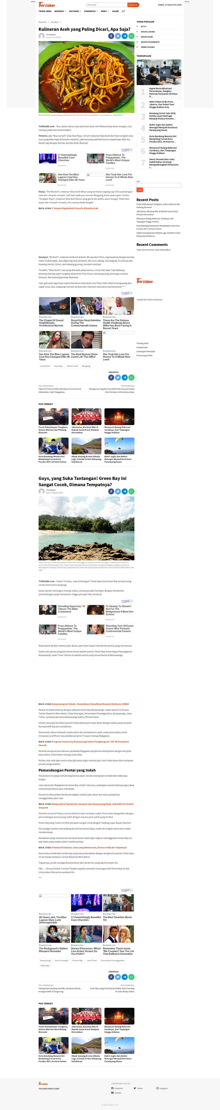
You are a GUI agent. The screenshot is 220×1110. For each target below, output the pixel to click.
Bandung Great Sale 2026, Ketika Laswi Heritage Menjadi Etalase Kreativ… (162, 116)
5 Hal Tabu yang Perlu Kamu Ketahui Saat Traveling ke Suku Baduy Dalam (112, 988)
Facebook (118, 1088)
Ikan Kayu (58, 366)
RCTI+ (144, 26)
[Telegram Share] (125, 36)
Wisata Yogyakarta (150, 42)
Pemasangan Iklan (144, 355)
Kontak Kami (142, 347)
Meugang (86, 366)
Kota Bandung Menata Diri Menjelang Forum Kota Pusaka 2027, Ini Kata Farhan (52, 459)
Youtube (117, 1093)
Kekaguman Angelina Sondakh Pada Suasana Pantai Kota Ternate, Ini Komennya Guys (111, 388)
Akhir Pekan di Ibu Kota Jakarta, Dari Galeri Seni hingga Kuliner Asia (161, 104)
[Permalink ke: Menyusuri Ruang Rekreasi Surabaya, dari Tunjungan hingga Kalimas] (119, 416)
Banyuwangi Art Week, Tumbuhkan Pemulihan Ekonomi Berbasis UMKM (90, 703)
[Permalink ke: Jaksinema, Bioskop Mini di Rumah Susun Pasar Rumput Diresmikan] (86, 416)
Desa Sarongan (61, 960)
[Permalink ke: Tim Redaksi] (42, 36)
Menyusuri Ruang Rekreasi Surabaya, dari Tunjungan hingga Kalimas (117, 430)
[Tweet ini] (118, 36)
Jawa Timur (92, 960)
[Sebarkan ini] (111, 36)
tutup (33, 1)
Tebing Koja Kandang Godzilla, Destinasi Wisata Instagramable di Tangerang (60, 988)
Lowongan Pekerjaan (145, 351)
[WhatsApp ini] (131, 36)
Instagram (164, 1088)
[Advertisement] (21, 63)
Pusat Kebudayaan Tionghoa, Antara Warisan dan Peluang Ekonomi (53, 430)
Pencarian (133, 4)
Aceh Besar (45, 366)
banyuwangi (45, 960)
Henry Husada (148, 47)
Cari (138, 181)
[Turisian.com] (47, 4)
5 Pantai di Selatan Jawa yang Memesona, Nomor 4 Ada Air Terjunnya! (89, 847)
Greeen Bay (77, 960)
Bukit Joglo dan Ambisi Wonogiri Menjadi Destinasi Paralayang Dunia (117, 459)
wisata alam (147, 37)
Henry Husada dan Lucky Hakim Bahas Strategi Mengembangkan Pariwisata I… (163, 163)
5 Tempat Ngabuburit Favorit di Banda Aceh (75, 208)
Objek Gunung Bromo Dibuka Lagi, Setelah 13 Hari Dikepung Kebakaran (86, 459)
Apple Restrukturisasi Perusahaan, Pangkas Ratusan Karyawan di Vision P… (163, 92)
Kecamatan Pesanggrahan (112, 960)
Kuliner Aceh (72, 366)
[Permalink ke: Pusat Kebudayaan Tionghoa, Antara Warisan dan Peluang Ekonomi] (54, 416)
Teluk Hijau (45, 965)
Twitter (139, 1088)
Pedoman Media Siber (49, 1088)
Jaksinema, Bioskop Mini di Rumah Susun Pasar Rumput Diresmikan (85, 430)
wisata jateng (148, 31)
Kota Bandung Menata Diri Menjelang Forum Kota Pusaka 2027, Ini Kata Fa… (162, 139)
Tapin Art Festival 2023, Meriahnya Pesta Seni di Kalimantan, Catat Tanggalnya (60, 388)
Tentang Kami (142, 343)
